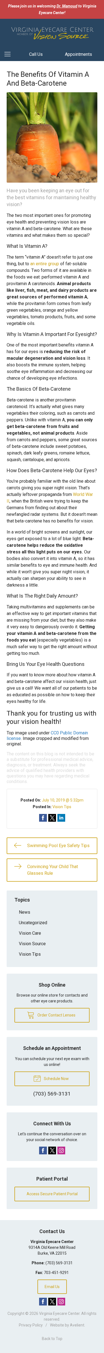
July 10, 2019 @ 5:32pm (62, 800)
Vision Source (32, 943)
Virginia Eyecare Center (59, 1313)
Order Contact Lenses (56, 1015)
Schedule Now (56, 1078)
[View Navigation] (9, 54)
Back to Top (52, 1338)
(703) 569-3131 (59, 1263)
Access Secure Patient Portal (52, 1194)
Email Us (52, 1286)
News (24, 912)
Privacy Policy (31, 1325)
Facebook (43, 1150)
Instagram (61, 1150)
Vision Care (30, 933)
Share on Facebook (43, 818)
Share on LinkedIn (61, 818)
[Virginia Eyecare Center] (52, 32)
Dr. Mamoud (67, 6)
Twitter (52, 1150)
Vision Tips (61, 807)
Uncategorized (33, 922)
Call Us (36, 54)
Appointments (78, 54)
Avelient (77, 1325)
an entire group (44, 263)
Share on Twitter (52, 818)
